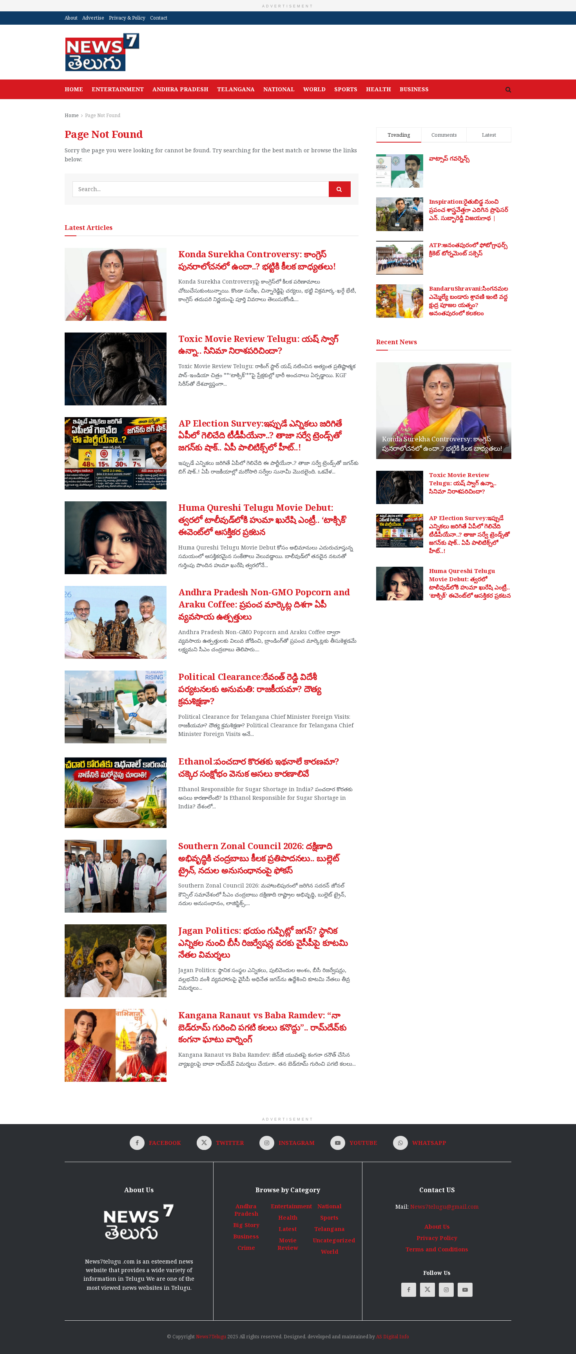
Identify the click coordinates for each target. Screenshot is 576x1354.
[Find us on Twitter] (427, 1290)
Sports (345, 89)
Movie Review (287, 1243)
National (279, 89)
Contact (158, 17)
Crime (246, 1247)
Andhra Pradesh (180, 89)
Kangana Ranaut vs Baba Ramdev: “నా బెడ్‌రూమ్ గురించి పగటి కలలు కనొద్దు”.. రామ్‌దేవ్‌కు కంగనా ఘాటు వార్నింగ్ (262, 1027)
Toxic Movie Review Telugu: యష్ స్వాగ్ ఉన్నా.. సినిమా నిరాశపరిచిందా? (258, 344)
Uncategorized (334, 1240)
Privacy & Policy (127, 17)
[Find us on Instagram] (446, 1290)
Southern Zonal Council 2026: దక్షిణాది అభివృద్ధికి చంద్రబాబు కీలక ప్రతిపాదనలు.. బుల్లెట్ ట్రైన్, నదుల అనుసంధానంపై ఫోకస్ (258, 858)
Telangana (236, 89)
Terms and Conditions (437, 1249)
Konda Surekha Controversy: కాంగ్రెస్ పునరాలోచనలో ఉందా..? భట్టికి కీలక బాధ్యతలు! (257, 260)
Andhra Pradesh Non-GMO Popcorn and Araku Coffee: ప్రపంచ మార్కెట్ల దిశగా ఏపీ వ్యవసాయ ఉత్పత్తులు (264, 604)
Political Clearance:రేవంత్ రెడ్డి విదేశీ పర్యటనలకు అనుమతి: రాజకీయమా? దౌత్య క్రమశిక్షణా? (249, 689)
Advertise (93, 17)
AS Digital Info (392, 1336)
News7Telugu (211, 1336)
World (314, 89)
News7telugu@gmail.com (444, 1206)
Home (74, 89)
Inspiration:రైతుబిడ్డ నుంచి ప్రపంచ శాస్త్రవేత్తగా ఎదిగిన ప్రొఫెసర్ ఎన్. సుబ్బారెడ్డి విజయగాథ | (468, 209)
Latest (288, 1229)
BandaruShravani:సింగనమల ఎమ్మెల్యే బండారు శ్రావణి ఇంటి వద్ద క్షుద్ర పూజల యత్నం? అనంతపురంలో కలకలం (468, 300)
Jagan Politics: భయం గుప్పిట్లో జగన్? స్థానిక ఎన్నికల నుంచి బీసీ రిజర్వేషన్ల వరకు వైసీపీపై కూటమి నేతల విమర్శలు (263, 942)
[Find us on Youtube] (465, 1290)
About (71, 17)
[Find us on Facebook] (408, 1290)
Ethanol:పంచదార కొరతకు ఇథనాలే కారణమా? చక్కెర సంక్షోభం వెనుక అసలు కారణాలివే (258, 767)
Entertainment (118, 89)
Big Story (246, 1225)
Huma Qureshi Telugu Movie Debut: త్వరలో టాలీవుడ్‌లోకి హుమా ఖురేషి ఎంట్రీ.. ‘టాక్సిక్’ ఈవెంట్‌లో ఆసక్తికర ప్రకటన (262, 519)
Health (378, 89)
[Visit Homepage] (102, 52)
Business (414, 89)
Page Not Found (102, 115)
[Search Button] (508, 89)
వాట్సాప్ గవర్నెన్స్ (449, 158)
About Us (437, 1226)
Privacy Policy (437, 1238)
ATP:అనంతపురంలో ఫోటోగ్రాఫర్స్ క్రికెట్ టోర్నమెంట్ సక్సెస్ (468, 249)
